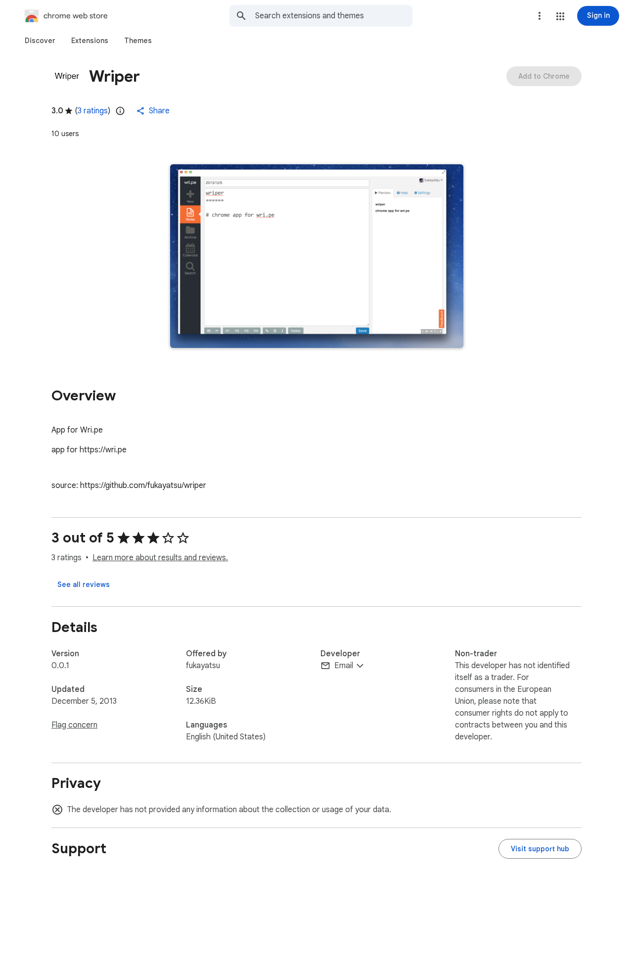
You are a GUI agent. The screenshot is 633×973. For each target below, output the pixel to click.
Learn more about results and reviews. (160, 558)
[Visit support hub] (540, 849)
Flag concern (74, 725)
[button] (560, 16)
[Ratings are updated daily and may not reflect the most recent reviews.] (120, 111)
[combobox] (333, 16)
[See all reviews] (83, 584)
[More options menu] (539, 16)
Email (343, 666)
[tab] (40, 40)
